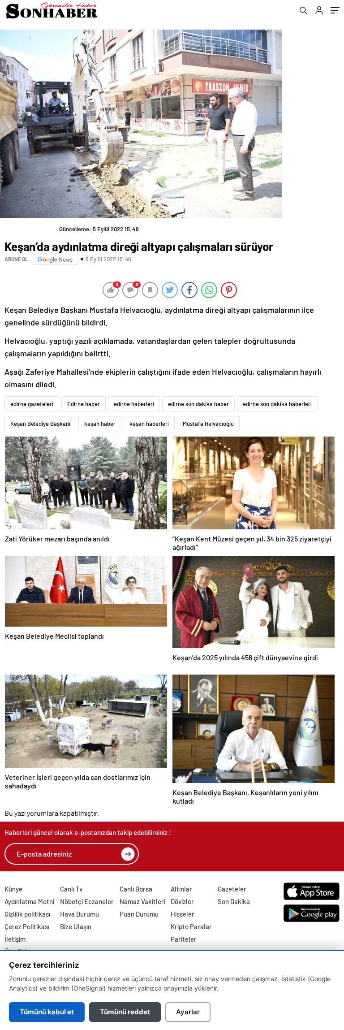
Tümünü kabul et (47, 1012)
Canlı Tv (71, 889)
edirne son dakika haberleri (277, 403)
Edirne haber (83, 403)
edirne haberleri (134, 403)
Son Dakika (234, 901)
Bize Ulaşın (75, 926)
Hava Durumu (79, 914)
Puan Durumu (139, 914)
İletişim (15, 939)
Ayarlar (188, 1012)
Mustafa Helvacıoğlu (208, 423)
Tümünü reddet (125, 1012)
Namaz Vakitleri (142, 901)
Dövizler (182, 901)
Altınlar (181, 889)
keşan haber (100, 423)
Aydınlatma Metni (29, 901)
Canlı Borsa (136, 889)
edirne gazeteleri (31, 403)
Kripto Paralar (191, 926)
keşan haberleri (149, 423)
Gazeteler (232, 889)
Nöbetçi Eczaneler (87, 901)
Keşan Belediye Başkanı (40, 423)
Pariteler (184, 939)
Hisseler (182, 914)
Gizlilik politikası (27, 914)
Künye (13, 889)
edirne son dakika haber (198, 403)
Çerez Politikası (26, 926)
